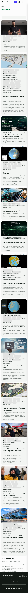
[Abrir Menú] (26, 2)
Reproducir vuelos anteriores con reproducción (11, 563)
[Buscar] (7, 2)
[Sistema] (22, 2)
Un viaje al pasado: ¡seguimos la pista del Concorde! (12, 571)
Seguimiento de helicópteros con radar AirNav (11, 561)
